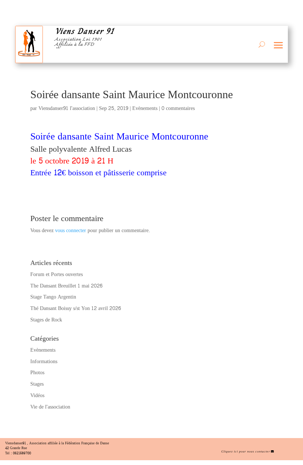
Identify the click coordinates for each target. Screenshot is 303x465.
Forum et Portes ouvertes (56, 274)
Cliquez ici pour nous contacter (245, 451)
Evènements (144, 108)
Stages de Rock (46, 319)
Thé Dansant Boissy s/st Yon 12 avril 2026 (75, 308)
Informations (43, 361)
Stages (37, 384)
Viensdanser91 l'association (66, 108)
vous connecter (70, 230)
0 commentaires (178, 108)
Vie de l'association (50, 406)
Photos (37, 372)
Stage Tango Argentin (53, 297)
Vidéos (37, 395)
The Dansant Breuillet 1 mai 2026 (66, 285)
